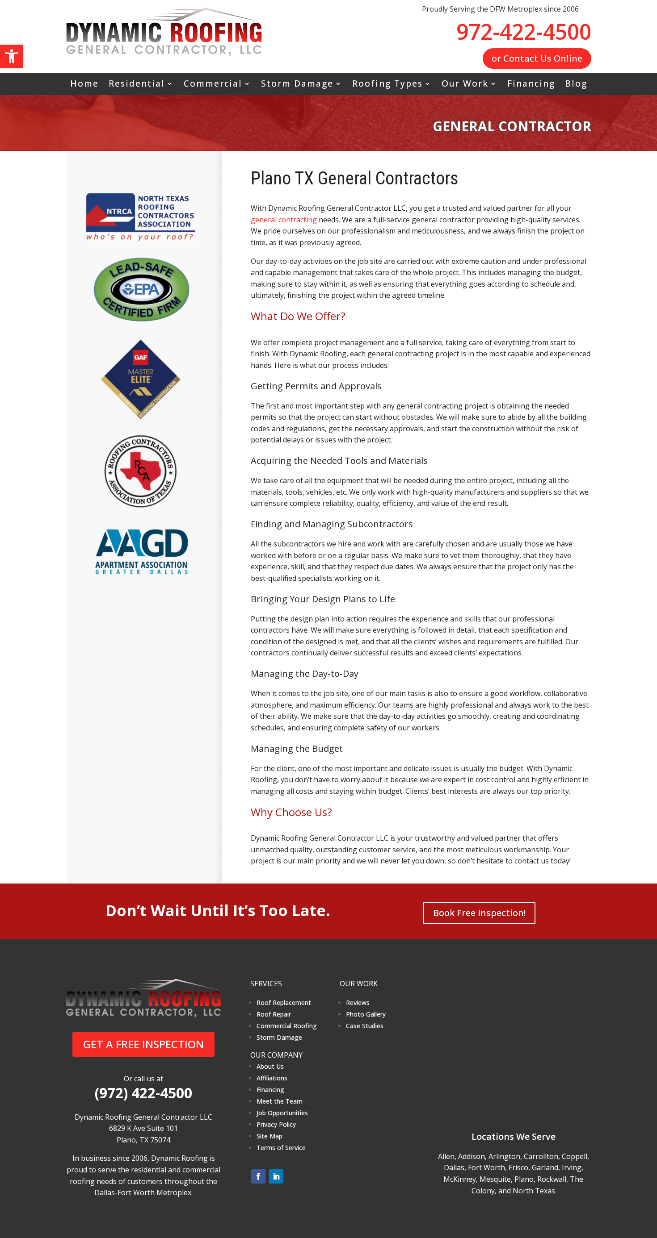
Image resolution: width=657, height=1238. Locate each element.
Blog (576, 84)
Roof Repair (274, 1014)
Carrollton (541, 1156)
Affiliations (272, 1078)
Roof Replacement (284, 1002)
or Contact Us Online (537, 58)
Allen (446, 1156)
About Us (270, 1066)
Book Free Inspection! (479, 913)
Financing (531, 84)
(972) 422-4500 (143, 1093)
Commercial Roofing (287, 1025)
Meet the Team (280, 1101)
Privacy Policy (276, 1124)
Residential (137, 84)
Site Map (269, 1136)
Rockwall (551, 1179)
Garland (545, 1167)
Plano (524, 1179)
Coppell (574, 1156)
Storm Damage (297, 84)
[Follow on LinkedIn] (276, 1176)
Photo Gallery (366, 1014)
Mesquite (495, 1179)
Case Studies (364, 1025)
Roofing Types (387, 84)
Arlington (504, 1156)
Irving (571, 1167)
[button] (11, 56)
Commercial (213, 84)
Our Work (465, 84)
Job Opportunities (282, 1113)
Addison (471, 1156)
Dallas (454, 1167)
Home (84, 84)
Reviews (358, 1002)
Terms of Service (281, 1147)
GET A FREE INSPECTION (143, 1044)
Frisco (518, 1167)
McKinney (459, 1179)
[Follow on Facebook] (258, 1176)
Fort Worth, (487, 1167)
